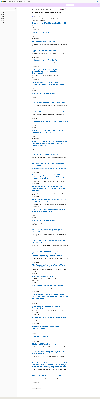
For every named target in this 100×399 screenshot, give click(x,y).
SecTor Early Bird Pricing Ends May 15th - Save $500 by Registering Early (48, 353)
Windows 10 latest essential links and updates (49, 112)
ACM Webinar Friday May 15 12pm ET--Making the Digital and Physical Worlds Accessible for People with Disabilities (50, 296)
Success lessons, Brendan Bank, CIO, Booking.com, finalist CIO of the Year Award (48, 83)
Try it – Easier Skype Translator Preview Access (49, 317)
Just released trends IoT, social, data (45, 60)
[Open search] (95, 1)
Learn (33, 9)
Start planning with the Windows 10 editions (48, 285)
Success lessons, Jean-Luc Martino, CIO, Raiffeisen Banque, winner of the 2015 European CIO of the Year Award (49, 177)
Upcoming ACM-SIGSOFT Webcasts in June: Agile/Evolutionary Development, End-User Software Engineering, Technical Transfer (47, 254)
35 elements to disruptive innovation (45, 41)
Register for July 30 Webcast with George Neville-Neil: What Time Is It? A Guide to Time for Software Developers (50, 143)
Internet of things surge (41, 32)
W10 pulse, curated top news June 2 (45, 220)
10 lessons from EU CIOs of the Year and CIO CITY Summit (48, 165)
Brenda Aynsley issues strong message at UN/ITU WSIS (47, 230)
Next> (33, 384)
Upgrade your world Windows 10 (44, 51)
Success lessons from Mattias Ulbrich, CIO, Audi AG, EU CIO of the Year (49, 200)
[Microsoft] (2, 1)
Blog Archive (38, 9)
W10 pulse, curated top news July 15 (45, 93)
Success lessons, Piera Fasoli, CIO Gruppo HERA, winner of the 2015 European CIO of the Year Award (48, 188)
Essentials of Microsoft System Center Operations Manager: (45, 327)
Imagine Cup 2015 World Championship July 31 (49, 23)
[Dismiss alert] (99, 4)
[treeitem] (8, 13)
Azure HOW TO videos (40, 336)
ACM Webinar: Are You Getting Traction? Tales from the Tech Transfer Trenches (48, 266)
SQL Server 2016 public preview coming (46, 344)
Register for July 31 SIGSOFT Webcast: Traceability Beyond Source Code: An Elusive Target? (45, 71)
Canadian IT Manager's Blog (46, 9)
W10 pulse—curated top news (42, 276)
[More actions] (67, 9)
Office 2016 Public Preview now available (47, 376)
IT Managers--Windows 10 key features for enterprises (46, 307)
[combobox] (8, 10)
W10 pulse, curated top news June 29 (45, 155)
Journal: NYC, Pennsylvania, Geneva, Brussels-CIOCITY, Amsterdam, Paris (48, 210)
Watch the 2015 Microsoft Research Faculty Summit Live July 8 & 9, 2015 (47, 131)
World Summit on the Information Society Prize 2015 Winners (49, 242)
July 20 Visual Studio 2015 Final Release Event (48, 103)
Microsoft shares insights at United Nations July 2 (50, 121)
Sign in (97, 1)
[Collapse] (15, 8)
